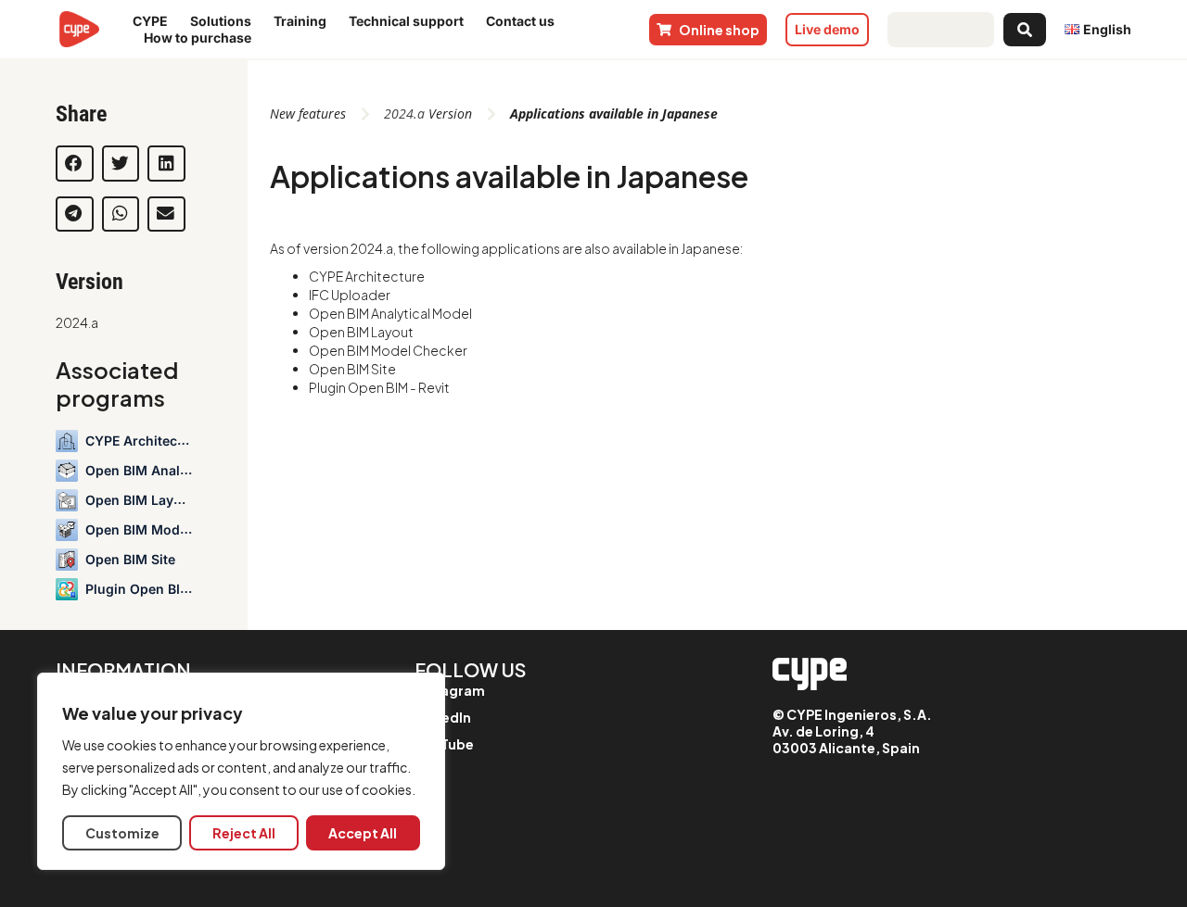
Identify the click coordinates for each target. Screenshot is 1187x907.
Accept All (362, 833)
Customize (122, 833)
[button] (75, 163)
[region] (241, 771)
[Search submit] (1024, 29)
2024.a (77, 322)
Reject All (243, 833)
